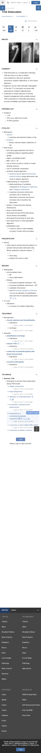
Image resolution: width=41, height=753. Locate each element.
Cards (4, 695)
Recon (4, 648)
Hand (3, 653)
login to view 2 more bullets (23, 421)
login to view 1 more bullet (23, 325)
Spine (4, 627)
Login (36, 2)
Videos (4, 726)
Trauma (4, 622)
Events (4, 731)
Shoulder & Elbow (8, 632)
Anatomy (5, 674)
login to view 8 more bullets (23, 349)
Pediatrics (5, 642)
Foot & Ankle (6, 658)
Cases (4, 705)
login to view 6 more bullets (23, 389)
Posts (4, 721)
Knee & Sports (7, 637)
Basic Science (7, 668)
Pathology (5, 663)
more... (4, 679)
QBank (4, 700)
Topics (4, 710)
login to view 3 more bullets (23, 359)
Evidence (5, 715)
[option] (15, 52)
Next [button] (38, 53)
